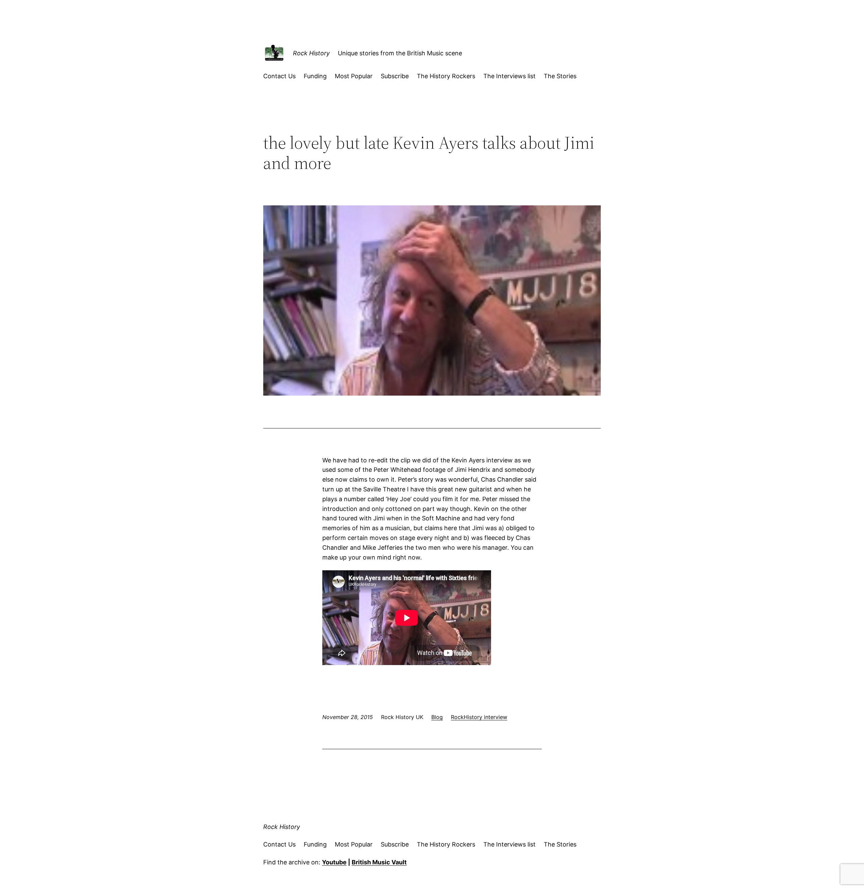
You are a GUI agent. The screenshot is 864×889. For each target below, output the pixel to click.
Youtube (334, 862)
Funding (315, 76)
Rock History (311, 53)
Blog (437, 717)
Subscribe (395, 76)
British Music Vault (379, 862)
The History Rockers (446, 76)
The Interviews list (509, 76)
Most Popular (354, 76)
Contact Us (279, 76)
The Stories (560, 76)
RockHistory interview (479, 717)
